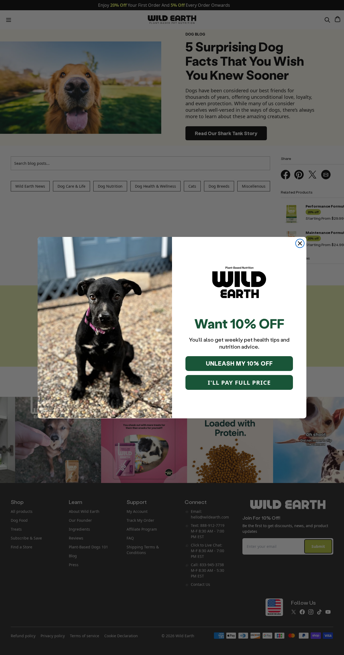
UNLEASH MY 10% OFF (239, 363)
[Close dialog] (300, 243)
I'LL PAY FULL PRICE (239, 382)
